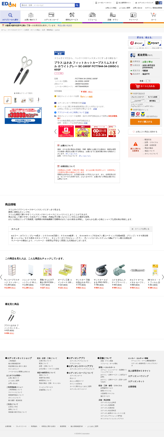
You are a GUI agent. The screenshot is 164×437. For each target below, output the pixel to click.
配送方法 (148, 139)
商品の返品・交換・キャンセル (50, 383)
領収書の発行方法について (17, 412)
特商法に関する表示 (48, 426)
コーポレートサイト (105, 3)
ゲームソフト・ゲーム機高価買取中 (143, 361)
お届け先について (45, 361)
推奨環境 (63, 426)
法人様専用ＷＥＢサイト (139, 371)
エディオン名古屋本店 (108, 410)
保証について (150, 151)
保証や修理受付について (46, 373)
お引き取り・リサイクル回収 (49, 369)
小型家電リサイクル (107, 393)
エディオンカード (51, 20)
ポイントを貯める (76, 384)
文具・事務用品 (47, 30)
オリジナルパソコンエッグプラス (112, 419)
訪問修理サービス (107, 388)
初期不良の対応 (44, 378)
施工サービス (105, 396)
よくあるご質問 (124, 8)
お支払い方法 (13, 407)
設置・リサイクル (151, 142)
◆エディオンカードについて (80, 373)
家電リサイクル (106, 391)
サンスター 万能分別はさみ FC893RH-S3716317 (83, 282)
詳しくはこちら (71, 154)
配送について (43, 363)
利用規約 (34, 426)
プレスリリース (21, 426)
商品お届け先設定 (65, 25)
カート (154, 16)
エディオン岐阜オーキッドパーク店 (113, 413)
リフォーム (92, 20)
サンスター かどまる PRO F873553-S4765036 (101, 282)
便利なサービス (72, 20)
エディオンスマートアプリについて (82, 369)
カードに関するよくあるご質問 (80, 386)
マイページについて (15, 392)
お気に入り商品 (111, 8)
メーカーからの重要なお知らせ (19, 372)
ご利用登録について (15, 390)
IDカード (73, 378)
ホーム (3, 30)
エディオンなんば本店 (108, 402)
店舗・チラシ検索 (107, 361)
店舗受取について (45, 390)
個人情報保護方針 (14, 363)
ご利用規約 (12, 361)
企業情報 (132, 387)
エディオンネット (136, 381)
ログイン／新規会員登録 (153, 8)
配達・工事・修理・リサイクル (110, 386)
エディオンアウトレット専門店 (111, 416)
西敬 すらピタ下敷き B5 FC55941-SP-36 (47, 282)
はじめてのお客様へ (13, 375)
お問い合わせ (137, 8)
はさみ (57, 30)
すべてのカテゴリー (15, 30)
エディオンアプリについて (79, 361)
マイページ (133, 20)
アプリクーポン (75, 363)
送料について (13, 409)
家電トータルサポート (107, 367)
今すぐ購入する (145, 122)
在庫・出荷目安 (150, 145)
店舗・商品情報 (104, 400)
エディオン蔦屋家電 (107, 405)
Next (118, 131)
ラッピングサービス (46, 387)
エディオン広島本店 (107, 408)
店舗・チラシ (112, 20)
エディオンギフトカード (78, 389)
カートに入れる (147, 86)
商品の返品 (149, 148)
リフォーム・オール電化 (109, 363)
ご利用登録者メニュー (14, 387)
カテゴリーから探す (10, 20)
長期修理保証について (16, 395)
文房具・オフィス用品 (32, 30)
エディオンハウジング (145, 3)
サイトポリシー (13, 369)
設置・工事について (46, 366)
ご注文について (12, 404)
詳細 (84, 103)
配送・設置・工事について (47, 358)
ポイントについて (151, 154)
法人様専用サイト (125, 3)
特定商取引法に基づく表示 (17, 366)
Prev (56, 131)
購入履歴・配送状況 (15, 400)
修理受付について (45, 380)
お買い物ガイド (31, 20)
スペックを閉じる (142, 229)
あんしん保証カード (77, 381)
